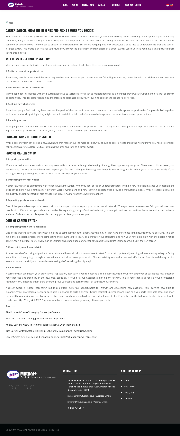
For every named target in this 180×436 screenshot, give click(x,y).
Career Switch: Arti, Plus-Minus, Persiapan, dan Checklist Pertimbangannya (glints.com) (51, 337)
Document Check (132, 4)
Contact (116, 4)
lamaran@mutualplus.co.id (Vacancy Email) (88, 401)
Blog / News (130, 386)
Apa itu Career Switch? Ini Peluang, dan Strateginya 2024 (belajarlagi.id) (43, 324)
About (75, 4)
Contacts (128, 398)
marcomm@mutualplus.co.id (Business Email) (89, 395)
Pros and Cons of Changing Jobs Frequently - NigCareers (36, 318)
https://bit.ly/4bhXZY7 (29, 300)
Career (101, 4)
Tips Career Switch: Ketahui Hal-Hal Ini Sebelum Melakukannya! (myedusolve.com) (49, 330)
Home (65, 4)
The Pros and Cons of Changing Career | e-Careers (33, 312)
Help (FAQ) (129, 392)
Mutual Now (88, 4)
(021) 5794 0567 (76, 407)
